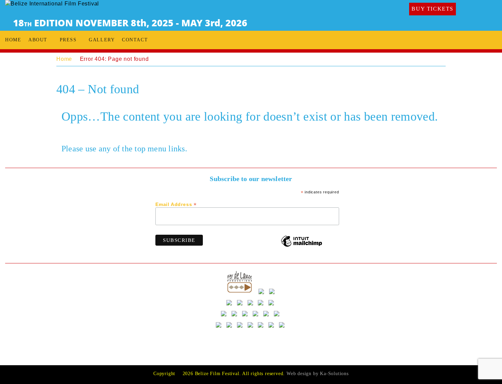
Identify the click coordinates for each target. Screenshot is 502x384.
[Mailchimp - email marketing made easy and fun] (301, 246)
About (37, 39)
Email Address (176, 204)
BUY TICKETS (433, 9)
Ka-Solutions (334, 373)
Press (68, 39)
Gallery (102, 39)
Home (13, 39)
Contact (135, 39)
